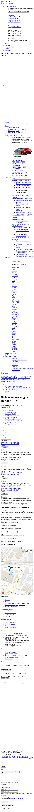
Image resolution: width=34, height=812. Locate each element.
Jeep (13, 297)
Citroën (14, 277)
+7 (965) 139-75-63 (14, 20)
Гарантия (15, 365)
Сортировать (5, 407)
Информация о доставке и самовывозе (17, 603)
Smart (14, 331)
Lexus (14, 304)
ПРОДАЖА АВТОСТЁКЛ (13, 135)
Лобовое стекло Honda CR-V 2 (10, 459)
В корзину (4, 447)
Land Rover (15, 302)
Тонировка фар (21, 252)
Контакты (8, 50)
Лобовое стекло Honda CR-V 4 (10, 490)
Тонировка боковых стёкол (24, 249)
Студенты (15, 361)
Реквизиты (15, 366)
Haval (14, 287)
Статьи (7, 48)
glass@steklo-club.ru (14, 27)
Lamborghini (16, 301)
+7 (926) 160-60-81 (14, 18)
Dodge (14, 281)
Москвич (15, 349)
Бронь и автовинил (11, 654)
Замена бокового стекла (23, 184)
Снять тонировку (21, 254)
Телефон (3, 784)
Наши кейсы (16, 370)
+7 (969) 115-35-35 (14, 22)
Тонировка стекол (10, 652)
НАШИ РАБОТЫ (10, 353)
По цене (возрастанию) (12, 415)
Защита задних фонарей (23, 212)
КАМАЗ (14, 348)
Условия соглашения (11, 606)
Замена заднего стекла (23, 185)
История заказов (10, 624)
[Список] (1, 427)
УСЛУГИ (8, 177)
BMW (14, 272)
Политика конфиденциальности (22, 368)
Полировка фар (21, 236)
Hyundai (14, 292)
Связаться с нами (10, 613)
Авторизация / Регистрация (17, 129)
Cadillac (14, 274)
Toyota (14, 338)
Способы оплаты (10, 47)
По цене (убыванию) (11, 417)
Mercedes (15, 313)
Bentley (14, 271)
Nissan (14, 318)
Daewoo (14, 279)
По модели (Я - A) (10, 424)
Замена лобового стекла (23, 182)
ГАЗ (13, 346)
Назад (3, 766)
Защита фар (19, 210)
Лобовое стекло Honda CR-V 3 (10, 474)
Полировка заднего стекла (24, 234)
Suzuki (14, 334)
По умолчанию (9, 410)
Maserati (14, 309)
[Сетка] (3, 427)
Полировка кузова (22, 229)
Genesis (14, 286)
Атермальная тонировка (23, 244)
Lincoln (14, 308)
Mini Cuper (15, 314)
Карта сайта (8, 616)
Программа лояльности (19, 360)
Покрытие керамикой (23, 227)
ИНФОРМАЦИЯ (10, 356)
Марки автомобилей (11, 657)
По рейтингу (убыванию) (13, 419)
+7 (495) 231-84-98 (14, 17)
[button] (7, 122)
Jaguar (14, 296)
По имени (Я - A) (10, 414)
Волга (14, 344)
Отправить (5, 802)
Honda (14, 289)
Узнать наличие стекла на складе (11, 548)
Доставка (7, 45)
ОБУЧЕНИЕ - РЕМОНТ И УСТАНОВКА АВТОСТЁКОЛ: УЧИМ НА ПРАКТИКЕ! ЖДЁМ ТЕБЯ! (17, 757)
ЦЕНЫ (7, 355)
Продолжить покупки (7, 772)
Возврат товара (9, 614)
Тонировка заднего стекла (24, 251)
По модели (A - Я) (10, 422)
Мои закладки (9, 626)
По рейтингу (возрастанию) (13, 420)
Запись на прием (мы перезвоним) (19, 11)
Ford (13, 282)
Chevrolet (15, 276)
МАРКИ (7, 258)
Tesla (13, 336)
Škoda (14, 329)
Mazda (14, 311)
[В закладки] (1, 449)
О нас (6, 43)
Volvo (14, 341)
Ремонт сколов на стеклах (24, 214)
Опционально (5, 787)
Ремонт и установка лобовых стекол (16, 655)
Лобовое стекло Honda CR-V (10, 444)
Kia (13, 299)
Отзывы (14, 358)
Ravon (14, 324)
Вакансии (15, 363)
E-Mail (3, 780)
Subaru (14, 333)
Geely (14, 284)
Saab (13, 328)
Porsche (14, 323)
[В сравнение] (3, 449)
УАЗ (13, 351)
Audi (13, 269)
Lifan (13, 306)
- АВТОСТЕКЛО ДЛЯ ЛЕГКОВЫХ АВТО (16, 377)
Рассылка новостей (11, 627)
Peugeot (14, 321)
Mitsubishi (15, 316)
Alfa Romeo (15, 267)
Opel (13, 319)
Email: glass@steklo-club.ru (13, 646)
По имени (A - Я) (10, 412)
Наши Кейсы (9, 659)
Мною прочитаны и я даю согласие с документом (14, 797)
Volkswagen (15, 339)
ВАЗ (13, 343)
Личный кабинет (10, 622)
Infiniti (14, 294)
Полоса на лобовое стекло (24, 256)
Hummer (14, 291)
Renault (14, 326)
